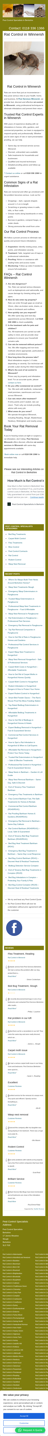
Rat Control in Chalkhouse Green (15, 1286)
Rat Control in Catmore (11, 1283)
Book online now (11, 454)
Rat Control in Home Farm (12, 1337)
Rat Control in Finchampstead (13, 1318)
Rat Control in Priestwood (12, 1372)
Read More (12, 976)
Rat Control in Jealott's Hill (12, 1343)
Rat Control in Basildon (11, 1260)
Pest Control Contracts (17, 551)
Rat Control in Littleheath (12, 1353)
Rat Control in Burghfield (12, 1280)
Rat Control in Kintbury (11, 1347)
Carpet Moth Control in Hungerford (23, 682)
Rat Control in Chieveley (11, 1289)
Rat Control (13, 555)
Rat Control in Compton (11, 1296)
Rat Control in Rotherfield (12, 1379)
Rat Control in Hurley (10, 1340)
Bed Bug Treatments (17, 534)
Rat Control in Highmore (11, 1334)
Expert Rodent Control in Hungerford (23, 693)
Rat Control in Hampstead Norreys (15, 1324)
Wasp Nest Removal (16, 564)
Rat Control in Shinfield (11, 1385)
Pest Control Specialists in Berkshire (18, 20)
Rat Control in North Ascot (12, 1363)
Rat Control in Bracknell (11, 1270)
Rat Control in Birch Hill (11, 1267)
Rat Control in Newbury (11, 1359)
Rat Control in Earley (10, 1305)
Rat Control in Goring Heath (13, 1321)
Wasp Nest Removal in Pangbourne (23, 614)
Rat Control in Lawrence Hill (13, 1350)
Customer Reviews (15, 1086)
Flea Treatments (15, 543)
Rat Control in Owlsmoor (11, 1366)
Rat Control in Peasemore (12, 1369)
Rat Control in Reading (11, 1375)
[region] (24, 1413)
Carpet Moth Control (17, 538)
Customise (24, 1423)
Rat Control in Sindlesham (12, 1388)
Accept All (24, 1416)
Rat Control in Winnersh (16, 958)
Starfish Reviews (39, 1209)
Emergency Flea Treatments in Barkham (25, 794)
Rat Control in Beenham (11, 1264)
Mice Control (13, 547)
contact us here (14, 383)
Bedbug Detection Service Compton (23, 866)
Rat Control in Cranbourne (12, 1299)
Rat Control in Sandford (11, 1382)
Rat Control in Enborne (11, 1312)
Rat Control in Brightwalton (12, 1273)
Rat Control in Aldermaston (12, 1254)
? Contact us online (12, 173)
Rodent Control (14, 560)
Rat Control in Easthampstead (13, 1308)
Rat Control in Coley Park (12, 1292)
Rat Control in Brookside (11, 1276)
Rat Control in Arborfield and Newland (16, 1257)
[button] (30, 1430)
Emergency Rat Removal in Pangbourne (25, 625)
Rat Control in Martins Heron (13, 1356)
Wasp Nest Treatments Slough (21, 587)
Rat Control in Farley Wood (12, 1315)
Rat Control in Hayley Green (13, 1331)
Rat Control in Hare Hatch (12, 1327)
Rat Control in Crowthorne (12, 1302)
